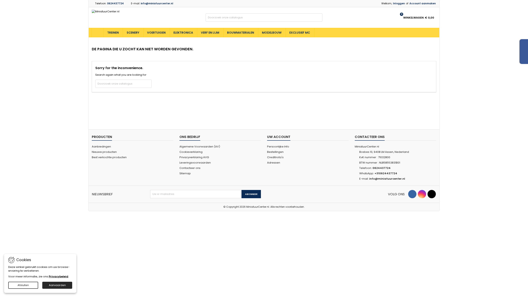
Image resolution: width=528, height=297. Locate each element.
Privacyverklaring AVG (194, 157)
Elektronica (183, 33)
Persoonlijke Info (278, 146)
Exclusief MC (299, 33)
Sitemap (185, 173)
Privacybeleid (58, 276)
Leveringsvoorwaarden (195, 163)
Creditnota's (275, 157)
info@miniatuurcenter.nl (157, 3)
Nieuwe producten (104, 152)
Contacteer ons (189, 168)
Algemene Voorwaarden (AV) (199, 146)
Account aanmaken (422, 3)
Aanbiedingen (101, 146)
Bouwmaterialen (240, 33)
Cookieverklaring (191, 152)
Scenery (133, 33)
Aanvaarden (57, 285)
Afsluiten (23, 285)
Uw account (278, 136)
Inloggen (399, 3)
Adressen (273, 163)
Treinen (113, 33)
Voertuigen (156, 33)
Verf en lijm (210, 33)
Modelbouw (272, 33)
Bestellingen (275, 152)
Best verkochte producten (109, 157)
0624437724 (115, 3)
